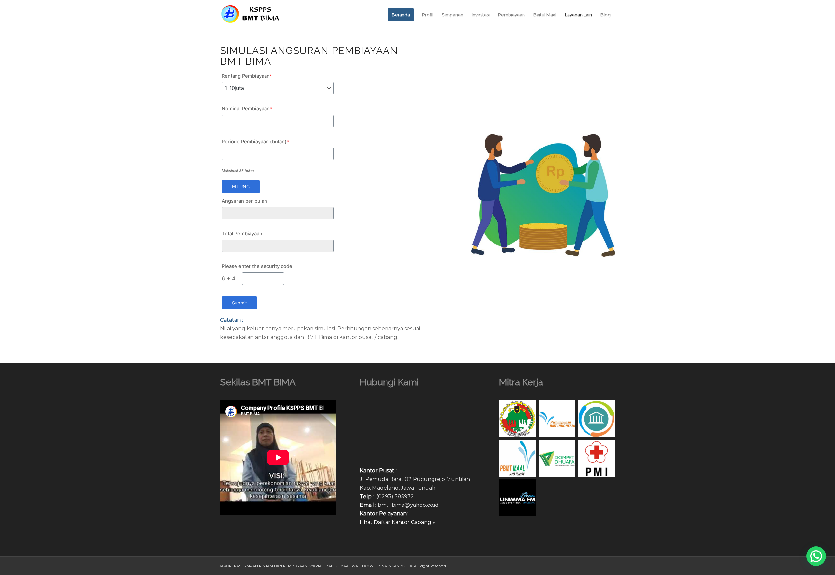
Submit (239, 302)
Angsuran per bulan (244, 201)
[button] (816, 556)
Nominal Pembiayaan (247, 109)
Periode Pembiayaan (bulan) (255, 142)
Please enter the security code (257, 266)
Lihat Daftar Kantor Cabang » (397, 522)
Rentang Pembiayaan (247, 76)
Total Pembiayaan (242, 234)
